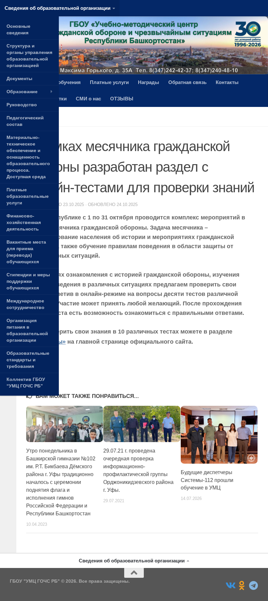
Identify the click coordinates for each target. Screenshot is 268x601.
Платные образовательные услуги (28, 196)
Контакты (227, 82)
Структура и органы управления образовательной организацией (29, 55)
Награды (148, 82)
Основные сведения (18, 29)
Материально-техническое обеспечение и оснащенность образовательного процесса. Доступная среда (28, 157)
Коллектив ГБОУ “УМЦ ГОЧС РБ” (26, 382)
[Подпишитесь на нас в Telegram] (253, 585)
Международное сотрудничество (25, 304)
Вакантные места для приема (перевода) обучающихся (26, 251)
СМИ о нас (88, 98)
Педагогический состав (25, 121)
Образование (22, 91)
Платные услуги (109, 82)
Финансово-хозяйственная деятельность (24, 222)
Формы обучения (60, 82)
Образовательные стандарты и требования (28, 360)
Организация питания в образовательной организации (27, 330)
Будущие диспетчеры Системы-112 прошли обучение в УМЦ (207, 480)
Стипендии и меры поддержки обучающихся (28, 281)
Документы (19, 78)
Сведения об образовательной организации (57, 8)
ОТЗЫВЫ (121, 98)
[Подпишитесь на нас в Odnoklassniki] (241, 585)
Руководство (22, 104)
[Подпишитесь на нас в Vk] (230, 585)
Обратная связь (187, 82)
